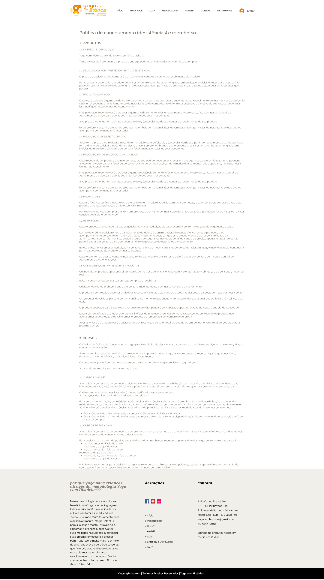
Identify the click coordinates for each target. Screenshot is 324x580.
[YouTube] (153, 501)
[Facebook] (147, 501)
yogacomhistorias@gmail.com (178, 362)
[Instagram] (159, 501)
